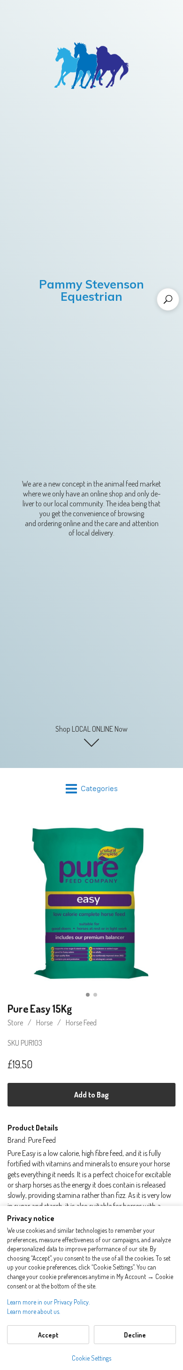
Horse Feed (81, 1022)
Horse (44, 1022)
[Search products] (168, 299)
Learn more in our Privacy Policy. (48, 1302)
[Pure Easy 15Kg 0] (91, 903)
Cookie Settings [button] (91, 1358)
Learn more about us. (33, 1311)
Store (15, 1022)
